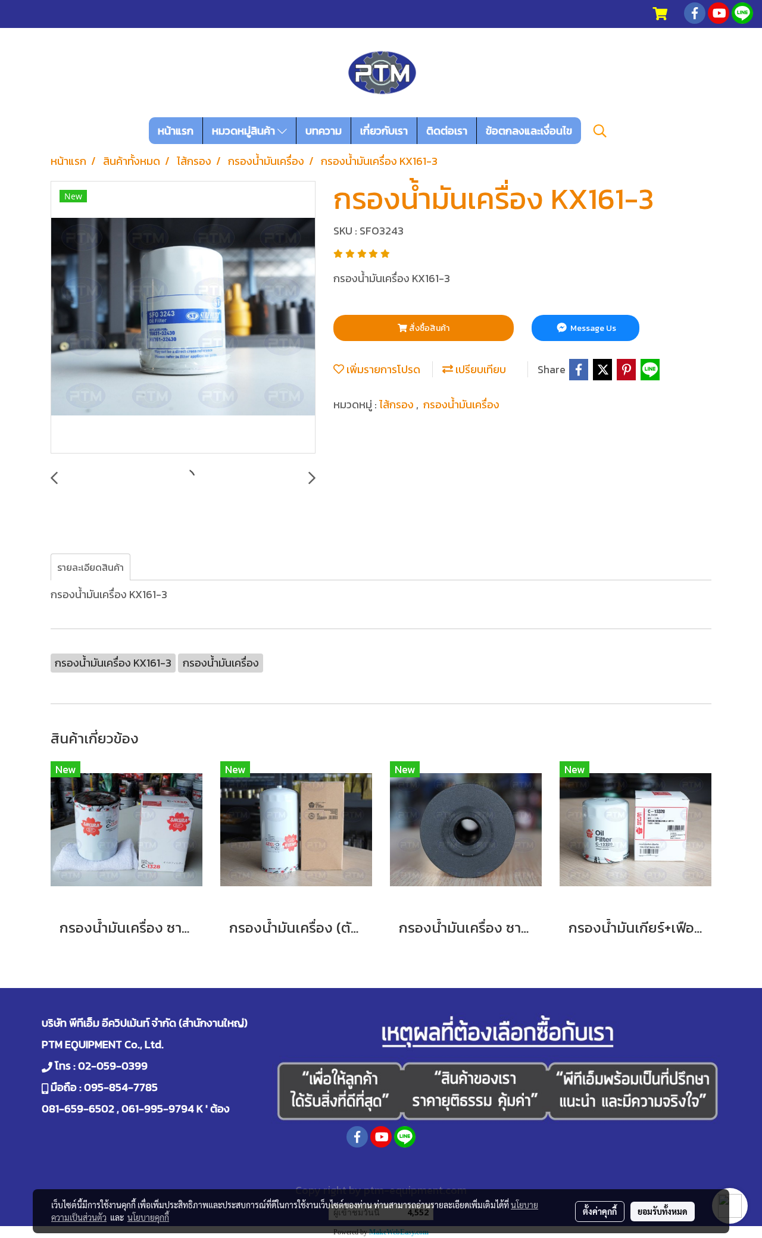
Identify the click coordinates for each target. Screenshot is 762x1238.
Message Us (592, 328)
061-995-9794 (157, 1109)
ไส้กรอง (397, 404)
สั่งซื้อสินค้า (428, 328)
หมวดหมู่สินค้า (244, 131)
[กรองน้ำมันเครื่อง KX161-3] (183, 318)
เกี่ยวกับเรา (384, 131)
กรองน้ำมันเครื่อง (461, 404)
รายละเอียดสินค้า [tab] (90, 567)
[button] (600, 131)
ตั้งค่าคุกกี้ (600, 1211)
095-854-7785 (121, 1087)
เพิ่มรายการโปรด (382, 369)
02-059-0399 (113, 1066)
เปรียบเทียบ (479, 369)
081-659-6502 (78, 1109)
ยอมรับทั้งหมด (663, 1211)
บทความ (323, 131)
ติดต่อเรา (446, 131)
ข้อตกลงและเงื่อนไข (529, 131)
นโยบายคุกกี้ (148, 1217)
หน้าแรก (175, 131)
